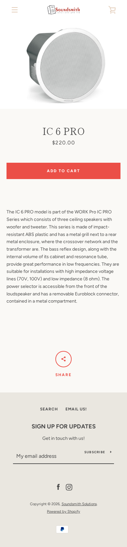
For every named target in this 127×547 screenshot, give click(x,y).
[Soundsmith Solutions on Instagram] (69, 487)
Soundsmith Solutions (79, 504)
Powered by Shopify (63, 511)
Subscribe (94, 452)
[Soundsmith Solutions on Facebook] (58, 487)
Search (49, 409)
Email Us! (76, 409)
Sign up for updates (64, 426)
